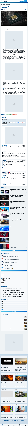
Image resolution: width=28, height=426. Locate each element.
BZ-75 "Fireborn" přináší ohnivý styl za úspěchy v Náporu (20, 399)
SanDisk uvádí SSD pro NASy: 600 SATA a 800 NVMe (17, 202)
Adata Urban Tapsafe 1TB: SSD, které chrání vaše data (18, 214)
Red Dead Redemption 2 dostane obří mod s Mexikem (6, 415)
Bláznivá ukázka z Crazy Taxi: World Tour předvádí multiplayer (20, 365)
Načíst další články (14, 250)
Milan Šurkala (11, 192)
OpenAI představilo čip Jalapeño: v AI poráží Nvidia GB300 (6, 384)
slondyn (4, 177)
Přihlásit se (25, 1)
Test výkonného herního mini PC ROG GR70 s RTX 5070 (6, 386)
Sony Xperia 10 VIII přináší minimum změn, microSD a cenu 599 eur (20, 413)
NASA (11, 4)
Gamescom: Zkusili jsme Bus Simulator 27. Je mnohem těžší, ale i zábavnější (20, 382)
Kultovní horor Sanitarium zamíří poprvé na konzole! (6, 370)
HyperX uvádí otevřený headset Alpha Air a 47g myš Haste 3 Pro (18, 232)
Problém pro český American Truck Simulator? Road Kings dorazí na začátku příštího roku (20, 367)
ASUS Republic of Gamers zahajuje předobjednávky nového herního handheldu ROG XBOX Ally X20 (7, 368)
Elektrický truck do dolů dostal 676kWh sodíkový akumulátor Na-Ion (18, 220)
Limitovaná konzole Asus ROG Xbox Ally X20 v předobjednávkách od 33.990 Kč (18, 196)
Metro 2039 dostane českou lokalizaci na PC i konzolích (20, 386)
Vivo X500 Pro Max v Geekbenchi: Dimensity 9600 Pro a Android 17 (20, 415)
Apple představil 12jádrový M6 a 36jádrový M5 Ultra (18, 190)
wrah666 (5, 145)
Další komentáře (14, 270)
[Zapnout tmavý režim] (22, 1)
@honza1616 (5, 161)
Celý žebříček (14, 311)
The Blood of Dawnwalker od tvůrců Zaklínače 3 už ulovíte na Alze (7, 413)
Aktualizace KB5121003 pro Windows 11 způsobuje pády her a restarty (18, 226)
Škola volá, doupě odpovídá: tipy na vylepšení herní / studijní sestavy (17, 238)
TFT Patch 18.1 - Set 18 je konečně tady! (6, 401)
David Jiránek (11, 241)
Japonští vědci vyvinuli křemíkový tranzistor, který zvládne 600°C (6, 382)
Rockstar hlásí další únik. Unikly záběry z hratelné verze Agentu (6, 365)
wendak (5, 172)
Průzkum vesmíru (8, 4)
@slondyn (4, 183)
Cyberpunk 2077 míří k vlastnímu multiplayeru (6, 417)
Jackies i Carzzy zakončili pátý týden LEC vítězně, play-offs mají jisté (6, 398)
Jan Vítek (4, 9)
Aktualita (4, 4)
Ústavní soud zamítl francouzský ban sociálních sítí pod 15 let (18, 244)
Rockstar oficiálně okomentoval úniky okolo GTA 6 (20, 384)
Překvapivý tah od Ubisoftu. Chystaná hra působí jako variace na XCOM (21, 370)
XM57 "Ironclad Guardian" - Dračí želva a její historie (20, 402)
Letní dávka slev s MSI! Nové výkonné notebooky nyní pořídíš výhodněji (18, 208)
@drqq (4, 173)
